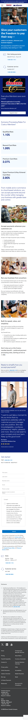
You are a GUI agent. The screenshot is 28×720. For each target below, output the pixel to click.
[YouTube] (11, 644)
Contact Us (4, 662)
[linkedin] (7, 644)
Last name (4, 476)
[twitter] (2, 644)
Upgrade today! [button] (13, 112)
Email (3, 484)
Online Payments (5, 670)
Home (2, 650)
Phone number (5, 489)
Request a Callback (5, 695)
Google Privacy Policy (9, 548)
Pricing (3, 655)
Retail (16, 677)
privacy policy (21, 2)
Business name (5, 480)
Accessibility (18, 670)
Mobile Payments (19, 673)
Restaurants (4, 683)
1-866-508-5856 (5, 694)
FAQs (16, 667)
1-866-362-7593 (16, 606)
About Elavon (18, 655)
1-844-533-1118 (13, 370)
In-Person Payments (6, 680)
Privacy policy (4, 667)
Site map (3, 677)
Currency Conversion (20, 659)
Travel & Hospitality (6, 659)
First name (4, 472)
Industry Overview (5, 673)
